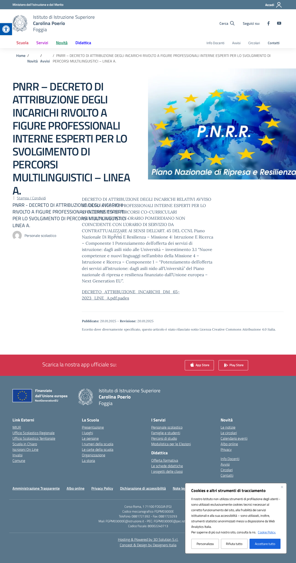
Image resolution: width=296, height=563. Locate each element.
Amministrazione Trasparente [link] (36, 488)
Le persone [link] (90, 438)
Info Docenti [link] (215, 43)
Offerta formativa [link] (164, 460)
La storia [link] (88, 460)
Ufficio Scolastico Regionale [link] (33, 433)
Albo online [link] (229, 444)
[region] (236, 518)
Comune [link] (18, 460)
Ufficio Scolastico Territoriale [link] (33, 438)
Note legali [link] (181, 488)
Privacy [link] (226, 449)
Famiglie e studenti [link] (165, 433)
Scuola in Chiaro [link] (24, 444)
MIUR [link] (16, 427)
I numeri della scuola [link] (97, 444)
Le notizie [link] (228, 427)
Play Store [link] (236, 364)
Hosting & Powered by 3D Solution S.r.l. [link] (148, 539)
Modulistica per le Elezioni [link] (171, 444)
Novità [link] (62, 43)
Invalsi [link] (17, 455)
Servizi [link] (42, 43)
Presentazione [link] (93, 427)
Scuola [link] (22, 43)
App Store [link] (202, 364)
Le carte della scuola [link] (97, 449)
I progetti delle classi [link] (167, 471)
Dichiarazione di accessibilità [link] (143, 488)
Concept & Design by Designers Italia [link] (148, 545)
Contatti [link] (274, 43)
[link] (6, 29)
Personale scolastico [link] (166, 427)
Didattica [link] (83, 43)
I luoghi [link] (87, 433)
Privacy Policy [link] (102, 488)
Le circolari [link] (229, 433)
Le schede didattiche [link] (167, 466)
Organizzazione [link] (93, 455)
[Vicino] (282, 487)
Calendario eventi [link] (234, 438)
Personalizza (205, 543)
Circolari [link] (254, 43)
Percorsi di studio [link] (164, 438)
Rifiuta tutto (234, 543)
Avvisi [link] (236, 43)
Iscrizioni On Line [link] (25, 449)
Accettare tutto (265, 543)
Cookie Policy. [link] (267, 532)
